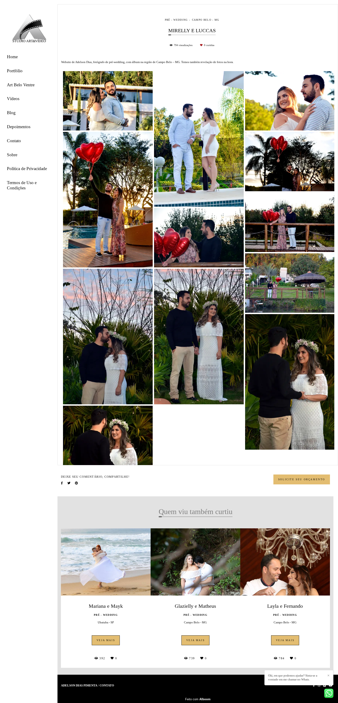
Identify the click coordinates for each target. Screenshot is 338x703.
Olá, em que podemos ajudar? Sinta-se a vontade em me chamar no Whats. (292, 677)
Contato (14, 140)
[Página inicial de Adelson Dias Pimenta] (29, 26)
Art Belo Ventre (20, 84)
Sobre (12, 154)
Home (12, 56)
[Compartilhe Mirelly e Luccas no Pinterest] (76, 483)
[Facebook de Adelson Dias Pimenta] (314, 685)
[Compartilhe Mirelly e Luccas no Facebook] (62, 483)
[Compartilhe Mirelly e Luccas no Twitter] (68, 483)
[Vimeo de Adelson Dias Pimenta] (324, 685)
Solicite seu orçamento (301, 479)
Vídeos (13, 98)
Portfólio (15, 70)
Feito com (198, 699)
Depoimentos (18, 126)
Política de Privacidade (27, 168)
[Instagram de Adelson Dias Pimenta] (319, 685)
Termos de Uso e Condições (22, 185)
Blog (11, 112)
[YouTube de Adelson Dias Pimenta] (330, 685)
